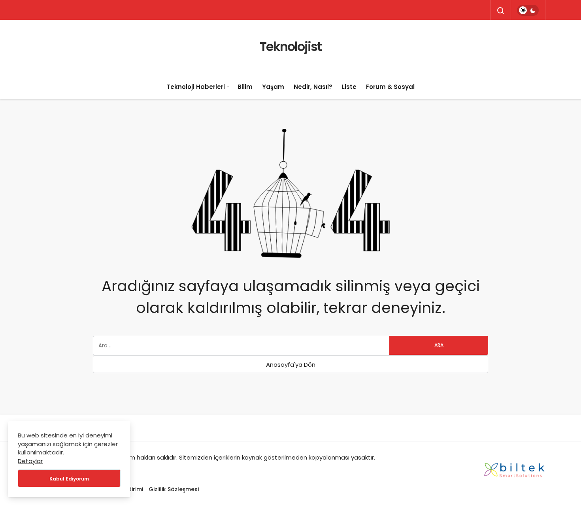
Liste (349, 87)
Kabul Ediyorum (69, 478)
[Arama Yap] (501, 11)
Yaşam (273, 87)
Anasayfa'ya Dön (290, 364)
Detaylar (30, 461)
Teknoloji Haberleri (195, 87)
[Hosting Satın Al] (514, 468)
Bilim (245, 87)
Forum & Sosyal (390, 87)
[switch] (528, 10)
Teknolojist (290, 46)
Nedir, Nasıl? (313, 87)
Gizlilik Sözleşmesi (174, 489)
